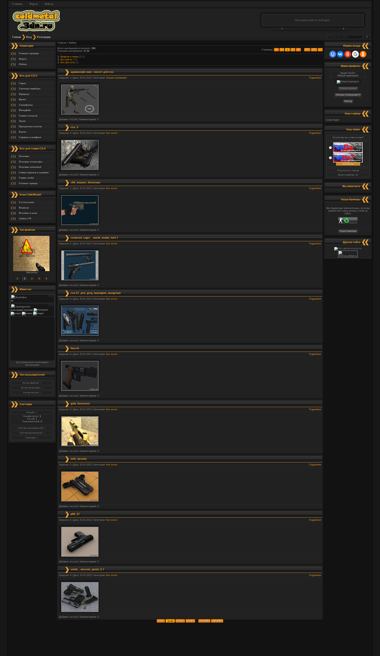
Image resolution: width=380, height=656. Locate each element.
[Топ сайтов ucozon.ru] (348, 248)
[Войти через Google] (355, 54)
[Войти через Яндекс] (347, 54)
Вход (29, 37)
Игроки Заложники (116, 77)
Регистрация (44, 37)
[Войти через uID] (332, 54)
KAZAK (73, 119)
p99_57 (75, 514)
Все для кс (66, 59)
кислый (74, 174)
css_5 (74, 127)
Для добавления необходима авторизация (32, 363)
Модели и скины (69, 56)
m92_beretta (79, 458)
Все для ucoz (67, 62)
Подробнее (315, 77)
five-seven (111, 133)
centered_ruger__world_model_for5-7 (94, 237)
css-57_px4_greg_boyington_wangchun (96, 293)
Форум (33, 4)
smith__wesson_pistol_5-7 (87, 569)
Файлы (49, 4)
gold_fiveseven (80, 403)
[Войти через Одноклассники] (363, 54)
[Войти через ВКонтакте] (340, 54)
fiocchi (75, 348)
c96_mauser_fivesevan (85, 182)
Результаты (343, 170)
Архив (355, 170)
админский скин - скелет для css (92, 72)
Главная (17, 4)
